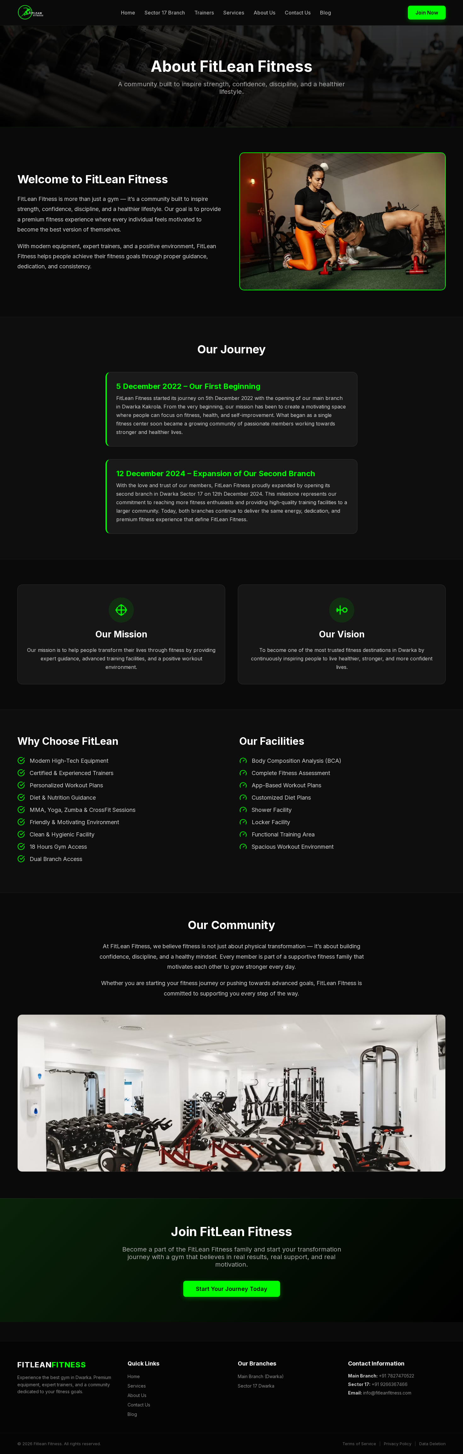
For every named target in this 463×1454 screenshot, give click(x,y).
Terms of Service (359, 1443)
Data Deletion (432, 1443)
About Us (264, 12)
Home (128, 12)
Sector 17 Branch (165, 12)
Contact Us (298, 12)
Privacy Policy (397, 1443)
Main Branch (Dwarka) (261, 1376)
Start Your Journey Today (231, 1289)
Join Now (426, 12)
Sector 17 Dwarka (256, 1385)
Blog (325, 12)
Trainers (204, 12)
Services (233, 12)
